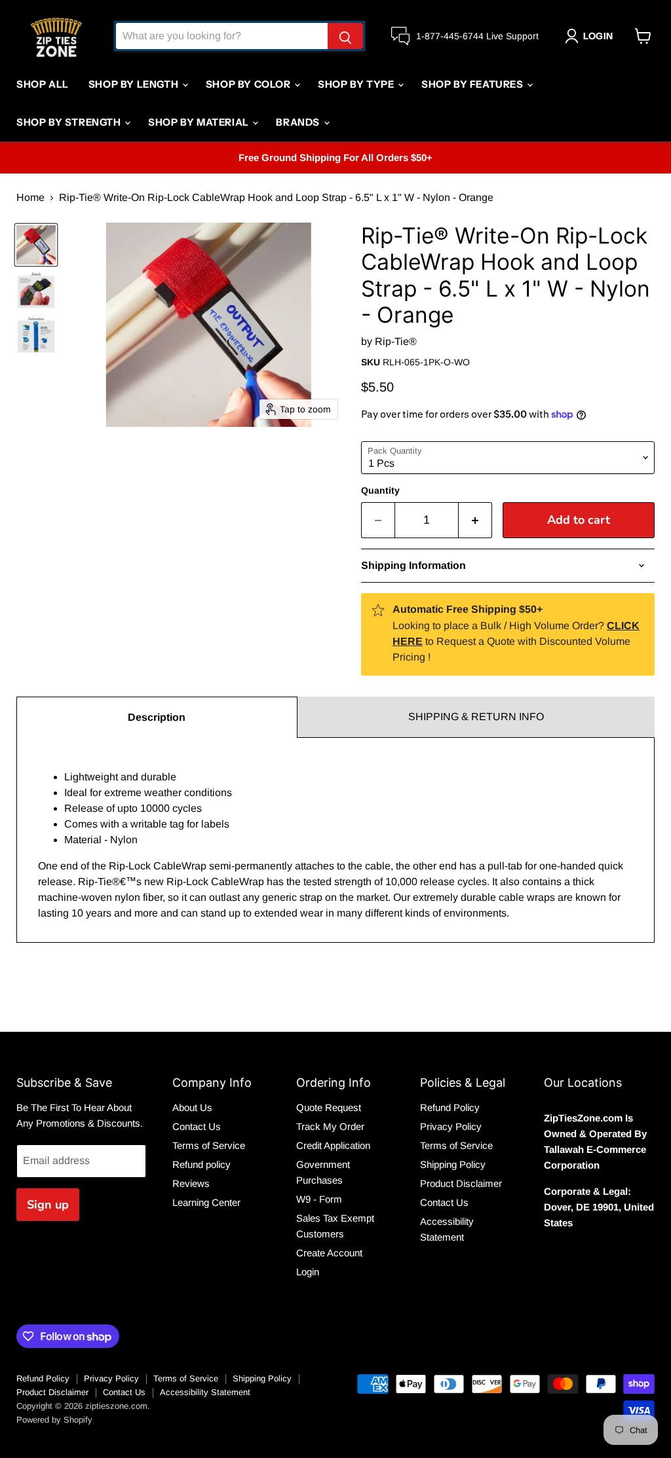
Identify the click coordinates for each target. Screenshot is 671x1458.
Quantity (380, 490)
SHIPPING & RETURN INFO (476, 716)
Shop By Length (134, 84)
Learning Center (206, 1202)
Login (307, 1271)
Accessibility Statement (205, 1392)
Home (30, 197)
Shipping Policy (453, 1164)
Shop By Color (249, 84)
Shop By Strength (69, 122)
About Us (192, 1107)
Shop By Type (357, 84)
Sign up (48, 1204)
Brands (299, 122)
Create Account (329, 1252)
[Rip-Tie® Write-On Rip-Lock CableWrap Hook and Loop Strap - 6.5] (36, 245)
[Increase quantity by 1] (475, 520)
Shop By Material (199, 122)
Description (156, 717)
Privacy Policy (451, 1126)
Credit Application (333, 1145)
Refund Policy (450, 1107)
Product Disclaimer (461, 1183)
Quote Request (328, 1107)
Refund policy (201, 1164)
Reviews (191, 1183)
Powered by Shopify (54, 1420)
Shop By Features (473, 84)
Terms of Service (208, 1145)
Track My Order (330, 1126)
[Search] (345, 36)
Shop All (42, 84)
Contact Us (196, 1126)
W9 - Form (319, 1199)
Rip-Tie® (396, 341)
